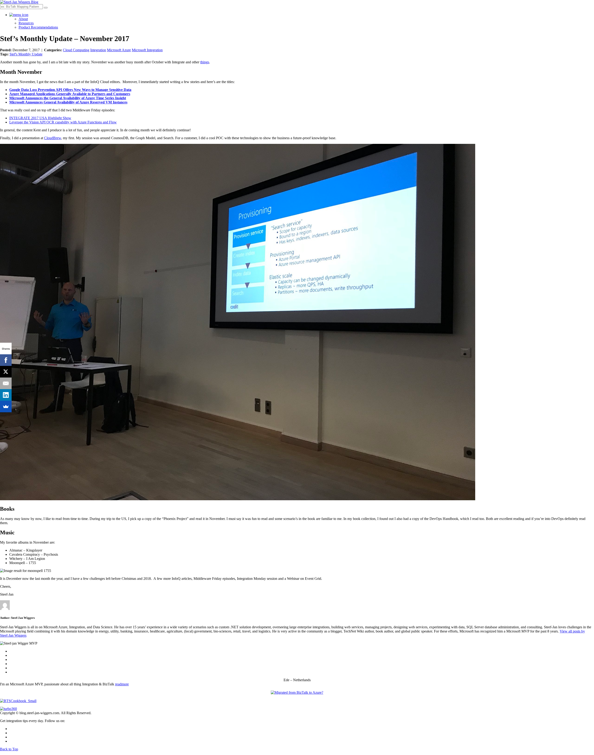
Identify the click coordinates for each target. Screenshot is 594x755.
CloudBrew (52, 138)
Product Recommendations (38, 27)
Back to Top (9, 749)
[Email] (6, 383)
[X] (6, 372)
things (204, 62)
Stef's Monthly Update (26, 54)
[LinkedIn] (6, 395)
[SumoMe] (6, 406)
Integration (98, 50)
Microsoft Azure (119, 50)
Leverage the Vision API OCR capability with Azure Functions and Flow (63, 122)
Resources (26, 23)
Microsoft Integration (147, 50)
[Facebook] (6, 360)
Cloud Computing (76, 50)
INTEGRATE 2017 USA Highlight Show (40, 118)
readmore (122, 684)
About (23, 19)
